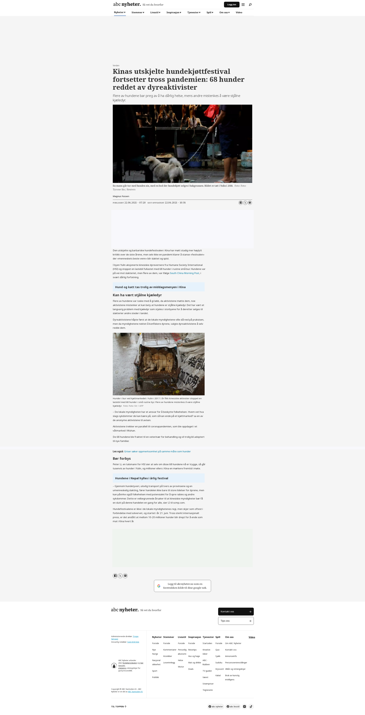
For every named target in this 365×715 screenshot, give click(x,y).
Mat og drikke (194, 662)
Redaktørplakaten (130, 663)
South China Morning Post (184, 273)
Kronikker (167, 656)
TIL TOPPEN (117, 706)
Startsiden (207, 643)
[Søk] (250, 4)
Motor (181, 666)
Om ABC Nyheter (233, 643)
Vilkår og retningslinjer (235, 669)
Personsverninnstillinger (236, 662)
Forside (155, 643)
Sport (154, 670)
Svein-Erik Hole (133, 642)
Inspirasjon (173, 12)
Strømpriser (208, 683)
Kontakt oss (227, 611)
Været (205, 677)
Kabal (218, 675)
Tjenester (193, 12)
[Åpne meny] (243, 4)
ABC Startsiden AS (135, 691)
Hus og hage (194, 656)
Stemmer (137, 12)
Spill (209, 12)
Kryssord (219, 669)
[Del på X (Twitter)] (245, 203)
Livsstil (154, 12)
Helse (180, 660)
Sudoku (218, 662)
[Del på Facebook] (241, 203)
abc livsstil (234, 706)
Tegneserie (208, 690)
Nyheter (119, 12)
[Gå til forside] (167, 4)
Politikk (155, 677)
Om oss (223, 12)
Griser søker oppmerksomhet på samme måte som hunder (157, 451)
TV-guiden (207, 670)
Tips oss (225, 620)
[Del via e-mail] (250, 203)
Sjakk (217, 656)
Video (239, 12)
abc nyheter (217, 706)
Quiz (217, 649)
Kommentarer (169, 649)
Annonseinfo (231, 656)
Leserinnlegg (169, 662)
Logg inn (231, 4)
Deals (190, 669)
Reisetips (192, 649)
